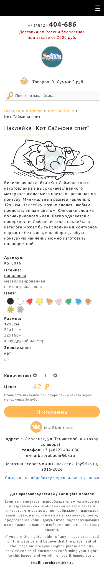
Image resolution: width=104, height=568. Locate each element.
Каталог (34, 111)
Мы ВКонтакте (59, 428)
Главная (12, 111)
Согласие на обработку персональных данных (52, 477)
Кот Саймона (61, 111)
